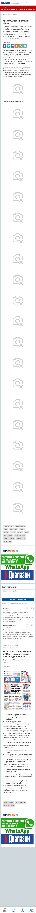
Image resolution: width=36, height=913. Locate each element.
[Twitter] (8, 46)
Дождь (26, 532)
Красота (6, 532)
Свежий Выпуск (8, 802)
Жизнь (10, 14)
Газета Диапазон (20, 535)
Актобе (15, 14)
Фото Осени (7, 541)
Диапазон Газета (9, 538)
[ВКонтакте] (12, 46)
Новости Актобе (8, 526)
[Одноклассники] (17, 46)
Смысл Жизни (8, 535)
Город (5, 529)
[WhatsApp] (21, 46)
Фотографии (13, 529)
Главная (5, 14)
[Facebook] (4, 46)
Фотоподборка (20, 526)
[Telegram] (25, 46)
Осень (13, 532)
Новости (10, 645)
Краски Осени (21, 538)
